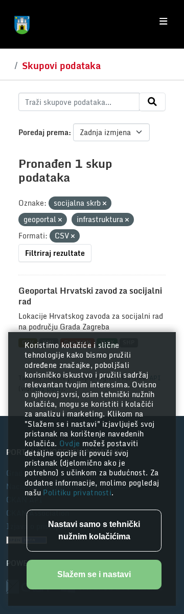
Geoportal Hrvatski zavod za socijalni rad (90, 296)
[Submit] (152, 102)
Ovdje (70, 443)
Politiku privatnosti (77, 492)
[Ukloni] (104, 203)
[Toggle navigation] (163, 21)
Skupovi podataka (61, 65)
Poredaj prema (43, 132)
